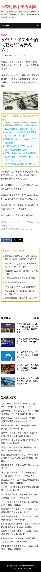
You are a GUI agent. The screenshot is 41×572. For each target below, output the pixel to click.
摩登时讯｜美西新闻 (18, 6)
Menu (7, 25)
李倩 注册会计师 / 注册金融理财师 (20, 153)
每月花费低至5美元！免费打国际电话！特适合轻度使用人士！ (28, 354)
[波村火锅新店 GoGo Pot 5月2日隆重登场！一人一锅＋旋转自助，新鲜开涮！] (8, 324)
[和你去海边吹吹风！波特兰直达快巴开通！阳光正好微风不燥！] (8, 378)
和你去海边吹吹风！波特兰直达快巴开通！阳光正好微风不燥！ (28, 381)
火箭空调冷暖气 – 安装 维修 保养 (20, 278)
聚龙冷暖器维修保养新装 (16, 150)
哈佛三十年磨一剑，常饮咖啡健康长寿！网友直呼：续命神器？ (28, 368)
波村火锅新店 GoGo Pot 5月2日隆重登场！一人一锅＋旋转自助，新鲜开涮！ (27, 328)
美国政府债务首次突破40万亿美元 (16, 465)
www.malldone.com (27, 565)
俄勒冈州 (4, 35)
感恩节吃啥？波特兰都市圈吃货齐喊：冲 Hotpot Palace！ (28, 341)
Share (7, 240)
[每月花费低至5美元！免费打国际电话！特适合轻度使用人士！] (8, 352)
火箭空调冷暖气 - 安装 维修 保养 (20, 146)
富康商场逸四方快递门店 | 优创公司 (21, 164)
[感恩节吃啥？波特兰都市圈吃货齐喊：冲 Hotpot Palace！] (8, 339)
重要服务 (6, 317)
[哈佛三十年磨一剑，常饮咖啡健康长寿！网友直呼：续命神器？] (8, 365)
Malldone (8, 55)
